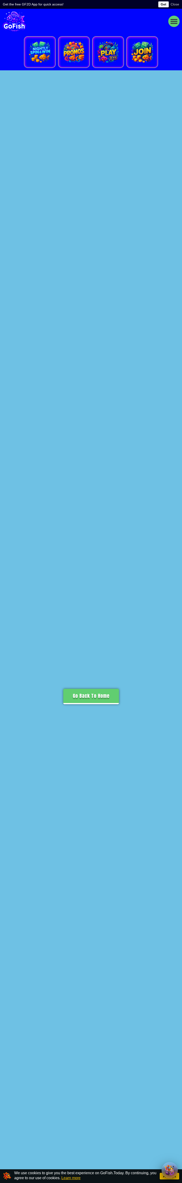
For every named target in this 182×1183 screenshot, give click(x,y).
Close (175, 4)
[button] (174, 21)
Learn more (71, 1178)
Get (163, 4)
